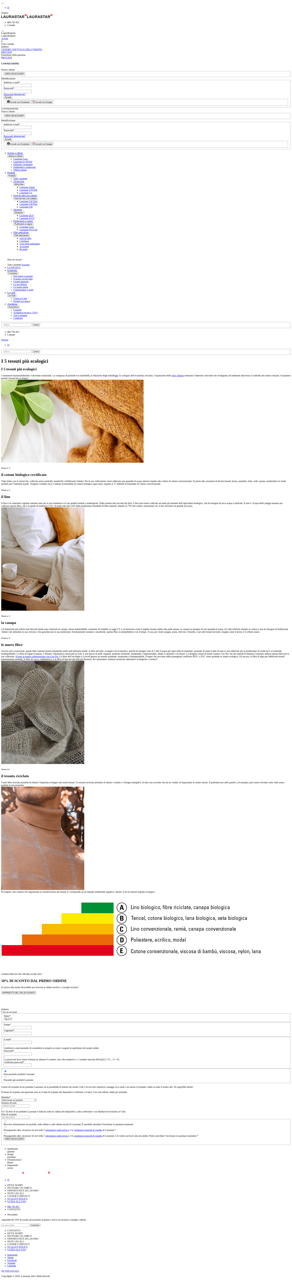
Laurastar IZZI (26, 215)
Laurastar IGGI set (28, 229)
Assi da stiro (25, 238)
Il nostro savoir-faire (23, 279)
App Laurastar (20, 315)
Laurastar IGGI (26, 218)
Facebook (12, 1260)
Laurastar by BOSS (22, 161)
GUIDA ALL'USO (16, 1201)
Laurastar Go (25, 192)
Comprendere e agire (23, 290)
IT (8, 7)
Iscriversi (35, 1225)
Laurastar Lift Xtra (28, 201)
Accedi (4, 38)
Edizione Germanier (23, 164)
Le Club (11, 292)
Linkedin (11, 1266)
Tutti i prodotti (20, 178)
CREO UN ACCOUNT (14, 74)
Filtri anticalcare (21, 232)
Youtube (11, 1263)
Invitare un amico (21, 301)
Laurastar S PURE (28, 190)
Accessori (24, 246)
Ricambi (23, 249)
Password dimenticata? (15, 94)
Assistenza (12, 304)
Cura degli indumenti (29, 244)
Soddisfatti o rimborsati (24, 167)
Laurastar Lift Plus (28, 204)
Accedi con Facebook (19, 102)
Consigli (17, 310)
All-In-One (18, 181)
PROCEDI (6, 52)
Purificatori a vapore (23, 221)
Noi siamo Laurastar (23, 276)
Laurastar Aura (20, 159)
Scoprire (26, 264)
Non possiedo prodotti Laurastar (19, 1074)
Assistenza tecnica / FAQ (25, 312)
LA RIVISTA (14, 267)
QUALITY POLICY (17, 1198)
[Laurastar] (146, 16)
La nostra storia (20, 287)
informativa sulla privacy (57, 1130)
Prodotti (11, 172)
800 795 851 (13, 1206)
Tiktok (10, 1257)
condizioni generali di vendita (88, 1130)
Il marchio (12, 270)
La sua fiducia (20, 284)
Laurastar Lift (26, 207)
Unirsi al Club (20, 298)
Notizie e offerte (15, 153)
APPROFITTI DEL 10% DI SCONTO (18, 993)
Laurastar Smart (27, 187)
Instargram (12, 1255)
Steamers (17, 209)
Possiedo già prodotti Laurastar (18, 1080)
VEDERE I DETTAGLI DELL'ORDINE (21, 49)
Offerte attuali (20, 170)
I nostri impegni (20, 281)
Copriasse (24, 241)
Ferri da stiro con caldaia (25, 195)
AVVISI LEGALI (10, 1271)
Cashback (18, 318)
